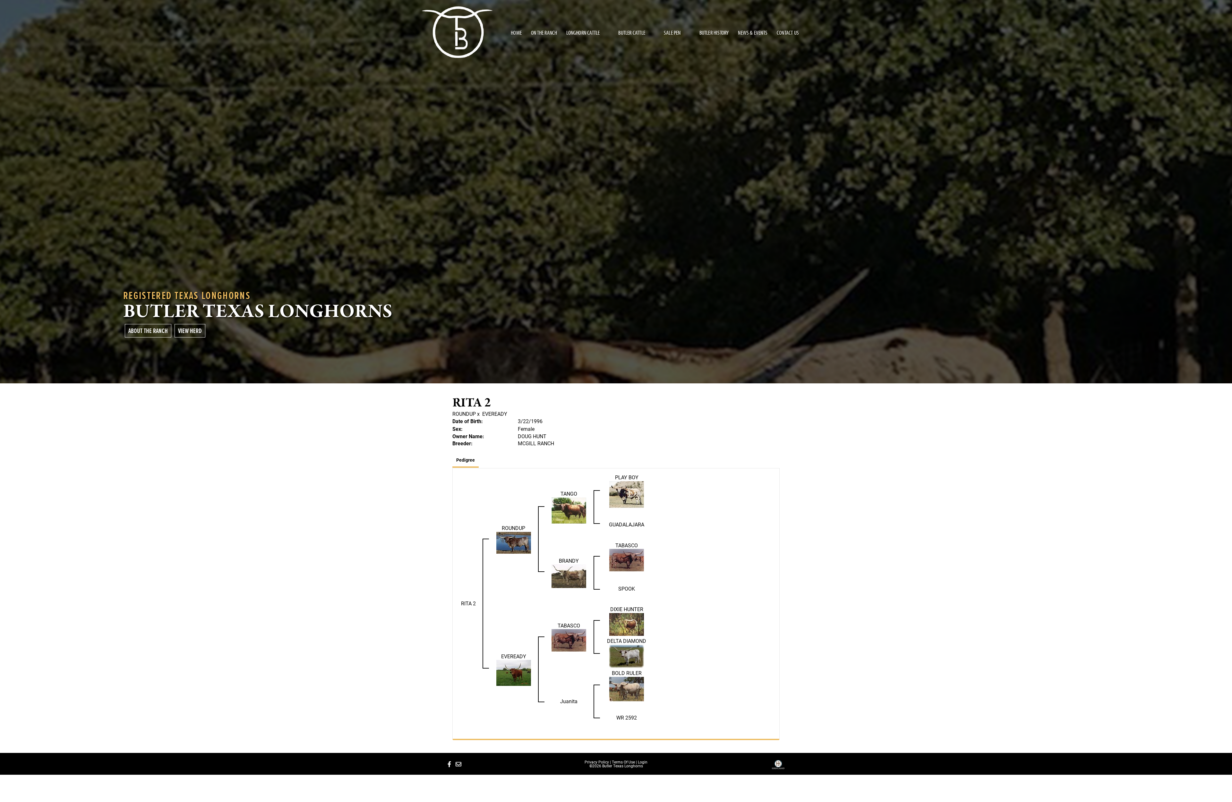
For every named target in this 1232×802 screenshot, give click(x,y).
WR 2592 (626, 717)
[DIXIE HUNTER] (626, 623)
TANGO (568, 493)
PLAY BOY (626, 477)
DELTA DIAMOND (626, 640)
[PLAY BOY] (626, 494)
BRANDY (569, 560)
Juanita (569, 701)
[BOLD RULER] (626, 688)
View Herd (190, 330)
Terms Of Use (623, 761)
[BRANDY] (569, 575)
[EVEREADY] (513, 672)
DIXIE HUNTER (626, 609)
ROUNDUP (464, 413)
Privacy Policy (597, 761)
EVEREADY (494, 413)
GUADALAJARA (626, 524)
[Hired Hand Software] (778, 767)
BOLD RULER (627, 673)
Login (642, 761)
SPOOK (626, 588)
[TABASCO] (626, 559)
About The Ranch (148, 330)
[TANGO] (569, 510)
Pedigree (465, 460)
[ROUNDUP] (513, 542)
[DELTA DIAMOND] (626, 656)
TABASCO (626, 545)
